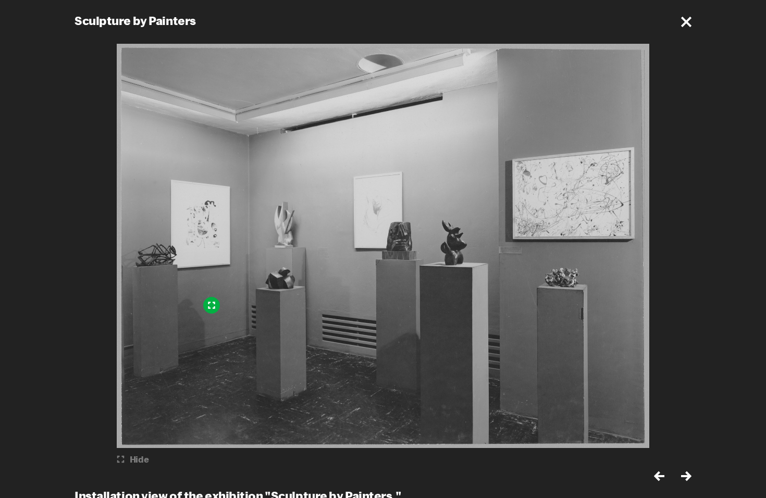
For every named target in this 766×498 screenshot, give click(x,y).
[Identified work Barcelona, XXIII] (211, 305)
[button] (686, 22)
